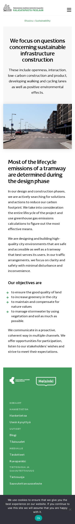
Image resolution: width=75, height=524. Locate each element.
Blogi (13, 435)
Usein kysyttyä (20, 422)
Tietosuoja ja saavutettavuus (22, 469)
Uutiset (15, 429)
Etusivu (29, 21)
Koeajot (16, 403)
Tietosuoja (17, 477)
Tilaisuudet (17, 441)
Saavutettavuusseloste (26, 483)
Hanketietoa (19, 409)
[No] (70, 509)
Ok (38, 518)
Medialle (16, 448)
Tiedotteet (17, 454)
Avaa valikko (69, 9)
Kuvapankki (18, 461)
